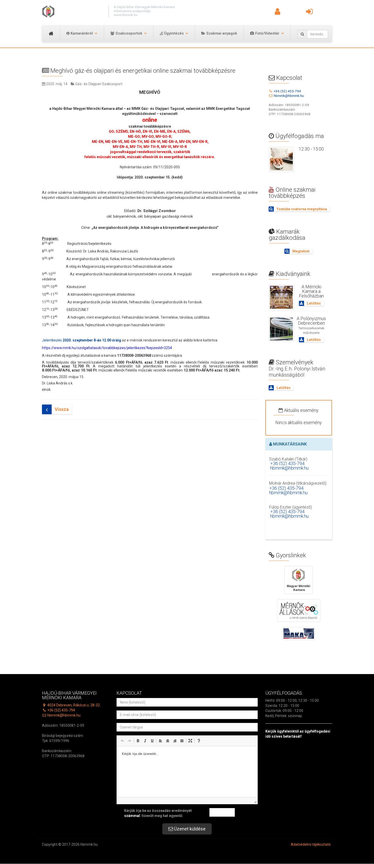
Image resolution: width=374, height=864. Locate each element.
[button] (122, 740)
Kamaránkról (81, 33)
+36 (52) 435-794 (287, 91)
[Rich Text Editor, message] (187, 771)
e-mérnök (322, 13)
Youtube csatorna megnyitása (301, 209)
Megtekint (301, 251)
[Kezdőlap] (72, 11)
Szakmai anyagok (221, 33)
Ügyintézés (173, 33)
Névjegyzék (292, 13)
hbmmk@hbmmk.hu (288, 96)
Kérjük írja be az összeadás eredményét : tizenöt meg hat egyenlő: (158, 813)
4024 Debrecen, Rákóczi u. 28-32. (73, 705)
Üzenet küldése (189, 828)
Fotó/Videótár (266, 33)
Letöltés (313, 303)
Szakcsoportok (128, 33)
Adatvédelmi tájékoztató (311, 844)
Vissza (61, 409)
